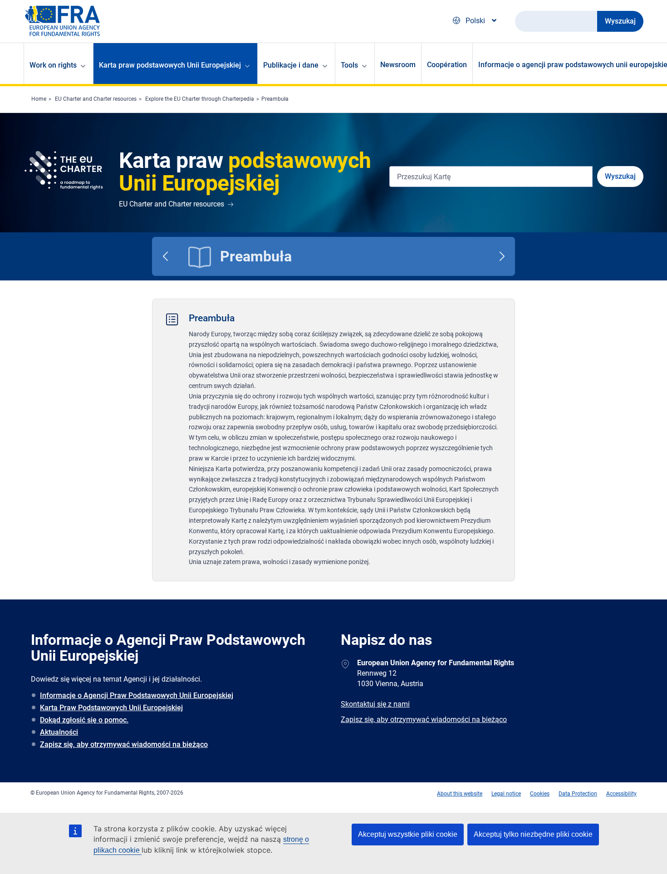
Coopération (447, 64)
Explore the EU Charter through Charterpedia (199, 99)
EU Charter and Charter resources (96, 99)
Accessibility (621, 794)
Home (38, 99)
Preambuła (275, 99)
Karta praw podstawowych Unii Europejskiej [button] (170, 65)
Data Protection (578, 794)
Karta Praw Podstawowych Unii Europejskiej (111, 707)
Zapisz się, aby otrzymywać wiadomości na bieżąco (124, 744)
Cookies (539, 794)
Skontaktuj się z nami (375, 704)
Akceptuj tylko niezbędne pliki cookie (533, 834)
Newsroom (398, 64)
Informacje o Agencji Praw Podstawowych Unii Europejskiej (136, 695)
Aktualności (59, 732)
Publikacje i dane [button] (291, 65)
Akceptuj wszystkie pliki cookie (407, 834)
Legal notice (506, 794)
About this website (459, 794)
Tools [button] (349, 65)
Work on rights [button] (53, 65)
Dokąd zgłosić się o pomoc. (84, 720)
